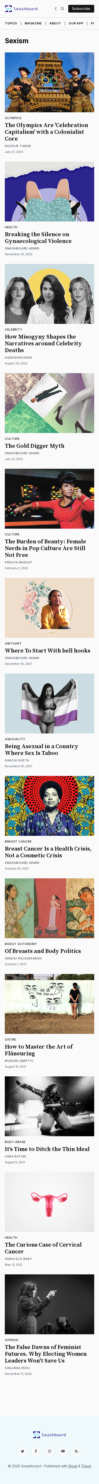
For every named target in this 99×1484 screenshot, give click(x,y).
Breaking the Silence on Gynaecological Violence (38, 238)
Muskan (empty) (19, 1061)
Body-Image (15, 1142)
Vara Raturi (15, 1156)
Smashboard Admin (22, 248)
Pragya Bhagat (18, 562)
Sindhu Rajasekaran (23, 958)
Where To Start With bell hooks (47, 650)
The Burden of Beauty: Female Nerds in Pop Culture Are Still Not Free (45, 548)
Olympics (13, 118)
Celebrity (13, 329)
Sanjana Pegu (17, 1368)
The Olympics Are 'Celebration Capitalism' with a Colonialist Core (46, 132)
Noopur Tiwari (18, 146)
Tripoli (86, 1466)
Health (11, 227)
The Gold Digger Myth (34, 446)
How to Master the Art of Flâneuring (39, 1050)
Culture (12, 438)
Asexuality (15, 739)
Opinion (12, 1340)
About (55, 23)
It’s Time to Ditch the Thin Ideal (47, 1149)
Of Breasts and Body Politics (43, 951)
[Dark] (57, 8)
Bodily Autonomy (21, 944)
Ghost (72, 1466)
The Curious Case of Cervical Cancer (43, 1248)
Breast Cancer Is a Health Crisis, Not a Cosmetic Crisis (48, 852)
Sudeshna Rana (18, 357)
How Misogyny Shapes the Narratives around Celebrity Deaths (43, 343)
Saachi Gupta (17, 760)
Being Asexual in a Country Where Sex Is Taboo (41, 750)
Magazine (33, 23)
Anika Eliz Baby (18, 1259)
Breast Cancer (18, 841)
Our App (76, 23)
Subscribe (81, 9)
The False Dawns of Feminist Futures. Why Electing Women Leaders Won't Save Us (46, 1354)
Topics (11, 23)
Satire (10, 1039)
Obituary (13, 643)
